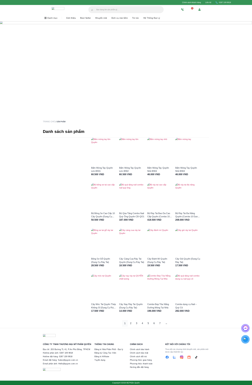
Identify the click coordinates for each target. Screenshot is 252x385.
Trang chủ (49, 121)
